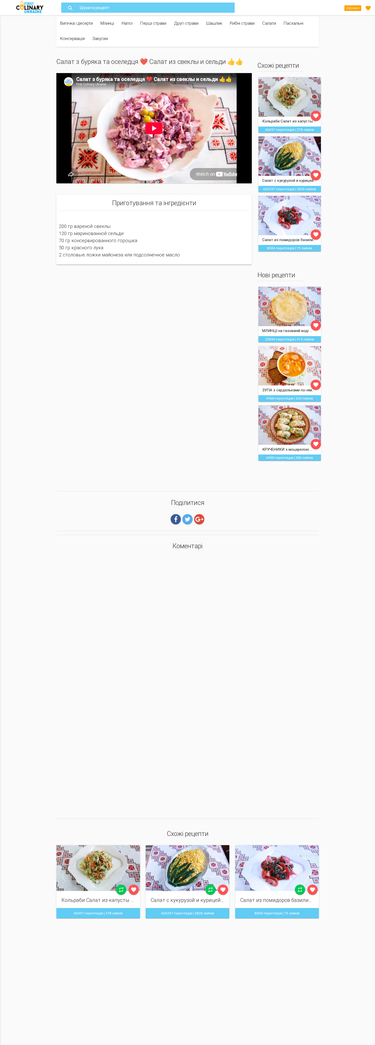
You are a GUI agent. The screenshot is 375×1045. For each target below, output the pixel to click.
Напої (127, 23)
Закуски (100, 38)
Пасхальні (293, 23)
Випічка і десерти (76, 23)
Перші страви (153, 23)
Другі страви (186, 23)
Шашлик (214, 23)
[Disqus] (187, 621)
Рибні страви (242, 23)
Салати (269, 23)
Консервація (72, 38)
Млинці (107, 23)
